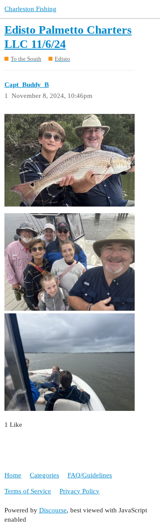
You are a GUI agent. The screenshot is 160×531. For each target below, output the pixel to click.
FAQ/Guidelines (90, 475)
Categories (44, 475)
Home (12, 475)
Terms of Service (27, 491)
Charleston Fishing (30, 8)
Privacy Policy (80, 491)
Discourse (53, 510)
